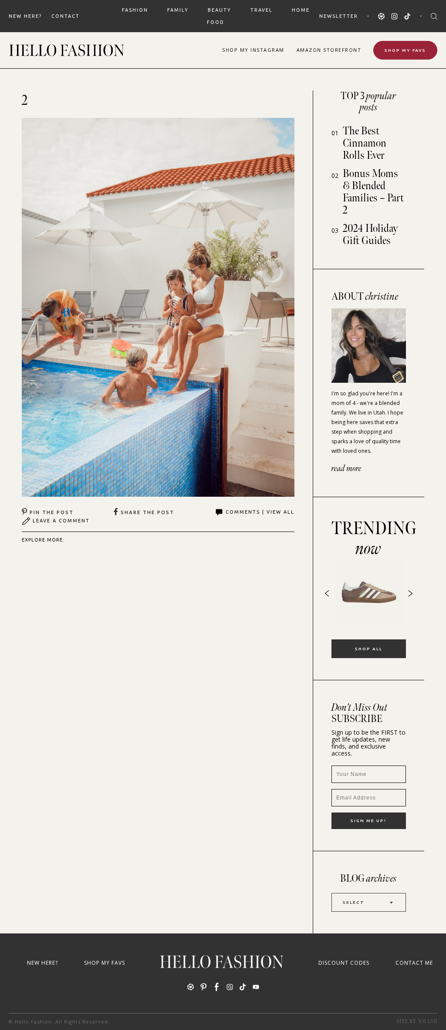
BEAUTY (219, 10)
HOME (301, 10)
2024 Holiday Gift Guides (370, 234)
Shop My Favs (405, 50)
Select (354, 902)
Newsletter (338, 16)
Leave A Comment (61, 520)
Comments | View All (260, 512)
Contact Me (414, 962)
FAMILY (178, 10)
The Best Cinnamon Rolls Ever (364, 143)
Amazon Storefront (329, 50)
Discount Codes (343, 962)
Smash (428, 1021)
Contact (65, 16)
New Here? (25, 16)
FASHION (135, 10)
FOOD (215, 22)
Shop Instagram (253, 50)
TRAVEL (261, 10)
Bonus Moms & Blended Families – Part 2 (373, 192)
